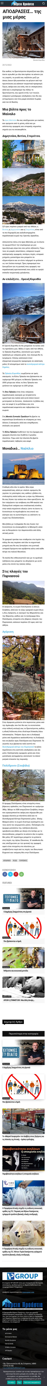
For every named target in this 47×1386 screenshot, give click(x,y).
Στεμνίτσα (30, 229)
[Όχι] (44, 1377)
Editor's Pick (7, 996)
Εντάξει (11, 1382)
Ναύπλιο (27, 448)
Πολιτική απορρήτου (32, 1382)
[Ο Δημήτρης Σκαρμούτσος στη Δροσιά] (23, 898)
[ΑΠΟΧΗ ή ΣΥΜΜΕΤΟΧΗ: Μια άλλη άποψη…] (23, 987)
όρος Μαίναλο (11, 120)
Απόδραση (6, 860)
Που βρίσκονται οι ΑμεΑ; (12, 941)
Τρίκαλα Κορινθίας (13, 373)
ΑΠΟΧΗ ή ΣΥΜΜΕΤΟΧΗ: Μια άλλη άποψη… (19, 1000)
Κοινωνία (6, 908)
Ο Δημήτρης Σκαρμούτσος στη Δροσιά (17, 911)
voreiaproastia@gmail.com (14, 1368)
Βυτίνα (5, 229)
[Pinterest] (15, 874)
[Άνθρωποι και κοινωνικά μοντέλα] (23, 957)
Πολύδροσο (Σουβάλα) (16, 765)
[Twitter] (10, 874)
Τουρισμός (23, 860)
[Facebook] (4, 874)
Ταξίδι (15, 860)
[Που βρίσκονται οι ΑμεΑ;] (23, 928)
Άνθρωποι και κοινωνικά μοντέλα (16, 970)
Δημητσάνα (15, 229)
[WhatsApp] (21, 874)
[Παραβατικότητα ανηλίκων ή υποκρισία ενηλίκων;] (23, 1158)
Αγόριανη (7, 631)
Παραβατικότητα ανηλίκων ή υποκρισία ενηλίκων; (20, 1173)
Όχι (19, 1382)
